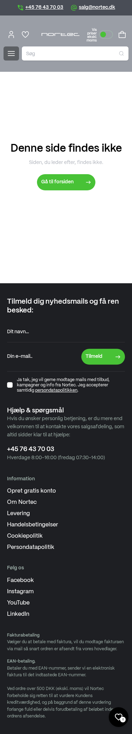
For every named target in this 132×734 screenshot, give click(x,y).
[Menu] (11, 53)
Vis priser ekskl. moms (92, 35)
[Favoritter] (25, 34)
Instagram (20, 591)
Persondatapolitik (30, 547)
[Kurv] (122, 34)
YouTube (18, 603)
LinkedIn (18, 614)
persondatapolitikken (56, 390)
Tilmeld (94, 356)
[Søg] (121, 53)
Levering (18, 513)
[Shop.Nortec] (60, 34)
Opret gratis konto (31, 491)
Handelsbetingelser (32, 524)
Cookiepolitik (25, 536)
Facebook (20, 580)
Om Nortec (22, 502)
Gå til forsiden (57, 181)
